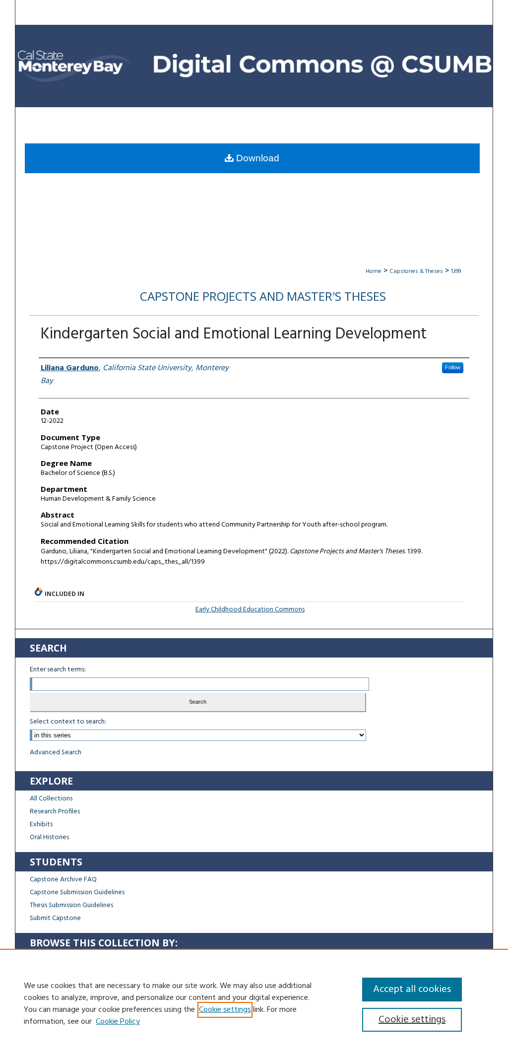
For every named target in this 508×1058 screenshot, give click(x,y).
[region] (254, 1003)
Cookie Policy (118, 1021)
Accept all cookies (412, 989)
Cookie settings (225, 1009)
